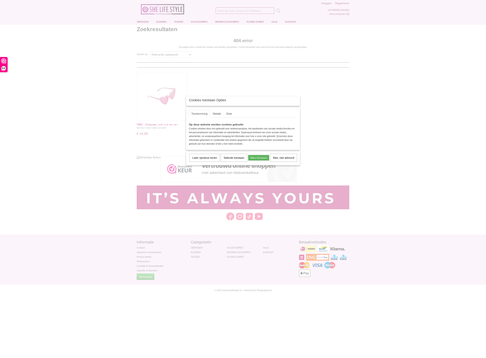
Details (217, 113)
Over (229, 113)
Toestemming (199, 113)
